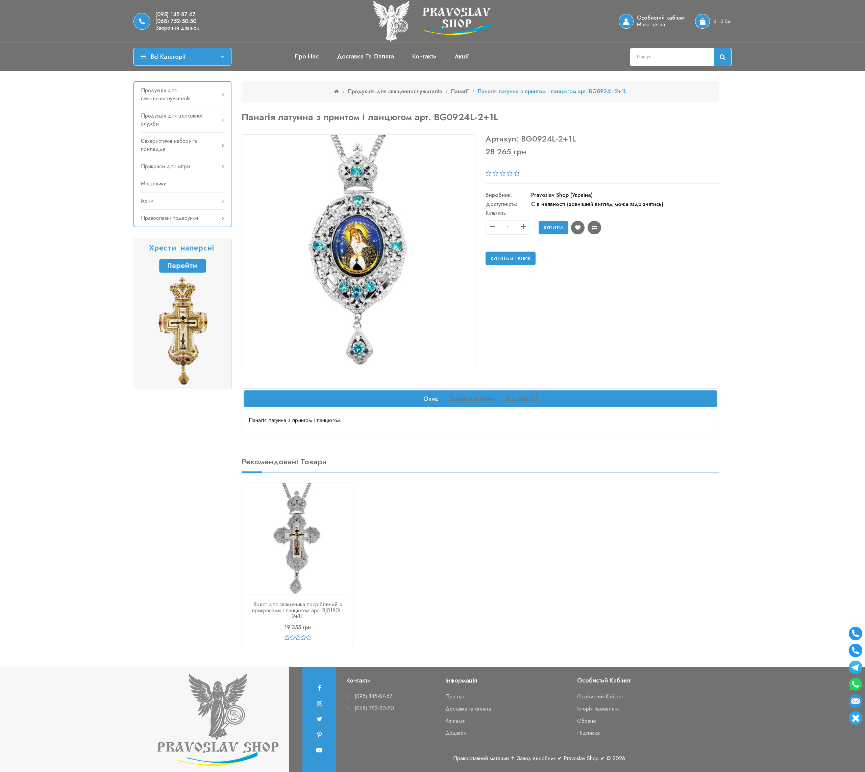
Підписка (588, 733)
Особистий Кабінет (600, 696)
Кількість (496, 213)
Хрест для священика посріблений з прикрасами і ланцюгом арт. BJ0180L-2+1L (297, 610)
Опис (430, 398)
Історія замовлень (598, 709)
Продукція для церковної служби (171, 120)
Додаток (455, 733)
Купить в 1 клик (510, 258)
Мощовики (154, 183)
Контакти (424, 56)
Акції (462, 56)
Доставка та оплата (365, 56)
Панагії (460, 91)
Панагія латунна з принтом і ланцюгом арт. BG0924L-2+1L (552, 91)
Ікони (147, 201)
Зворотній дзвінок (177, 28)
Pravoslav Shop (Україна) (562, 195)
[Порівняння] (594, 227)
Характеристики (472, 398)
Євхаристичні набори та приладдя (169, 145)
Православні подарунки (169, 218)
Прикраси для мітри (165, 166)
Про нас (307, 56)
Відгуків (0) (522, 398)
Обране (586, 721)
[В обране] (578, 227)
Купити (553, 227)
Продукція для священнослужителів (166, 94)
